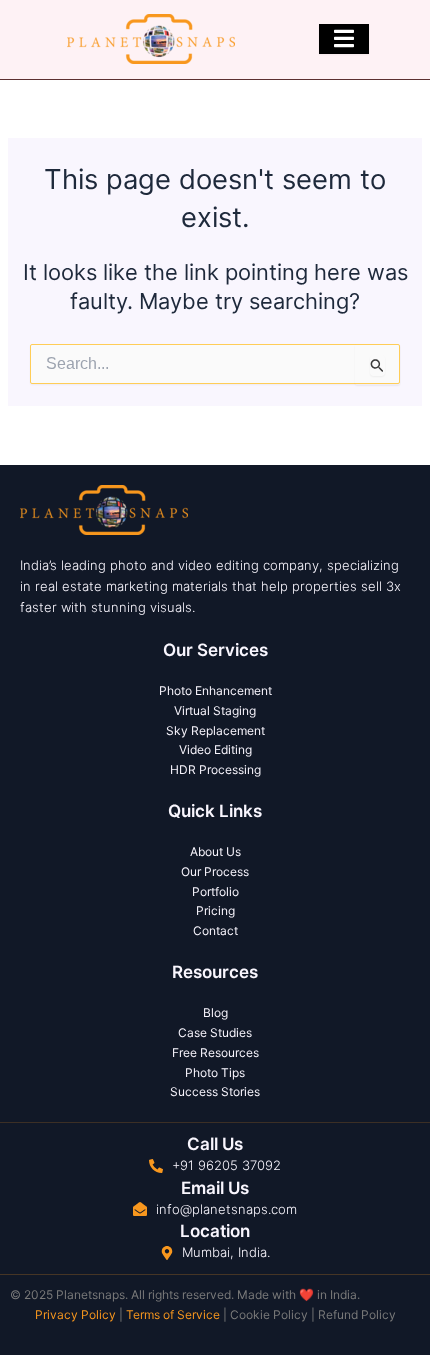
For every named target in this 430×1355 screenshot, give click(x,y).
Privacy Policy (75, 1314)
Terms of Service (173, 1314)
